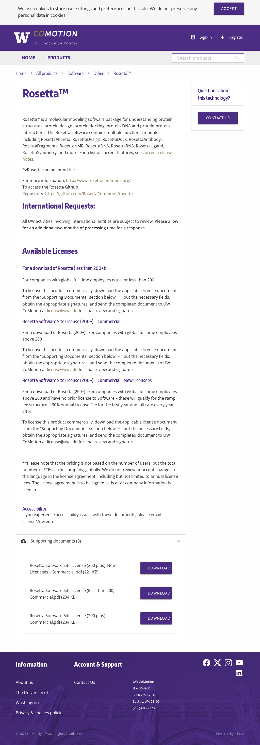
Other (98, 73)
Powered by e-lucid (230, 733)
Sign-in (201, 37)
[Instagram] (228, 663)
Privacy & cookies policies (40, 713)
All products (47, 73)
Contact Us (84, 682)
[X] (217, 663)
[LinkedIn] (239, 674)
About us (24, 682)
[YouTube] (239, 663)
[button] (100, 541)
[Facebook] (207, 663)
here (73, 170)
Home (28, 58)
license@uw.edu (62, 310)
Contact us (218, 117)
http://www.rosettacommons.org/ (98, 180)
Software (76, 73)
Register (231, 37)
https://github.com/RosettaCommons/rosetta (89, 193)
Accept (229, 8)
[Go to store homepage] (45, 38)
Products (58, 58)
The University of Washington (32, 697)
